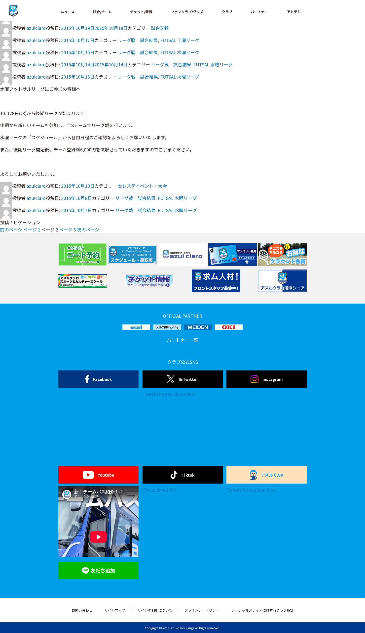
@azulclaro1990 (159, 489)
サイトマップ (115, 610)
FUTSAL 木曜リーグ (179, 52)
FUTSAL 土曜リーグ (179, 40)
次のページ (88, 229)
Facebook (102, 379)
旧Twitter (188, 379)
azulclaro (36, 28)
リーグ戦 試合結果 (138, 40)
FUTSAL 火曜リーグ (179, 76)
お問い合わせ (82, 610)
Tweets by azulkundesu (250, 489)
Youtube (106, 475)
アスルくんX (272, 475)
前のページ (11, 229)
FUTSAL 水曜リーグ (213, 64)
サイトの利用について (155, 610)
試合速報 (160, 28)
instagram (272, 379)
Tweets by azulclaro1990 (168, 394)
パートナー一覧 (182, 339)
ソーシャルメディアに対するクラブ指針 (262, 610)
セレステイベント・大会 (142, 185)
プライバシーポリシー (201, 610)
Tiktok (188, 475)
